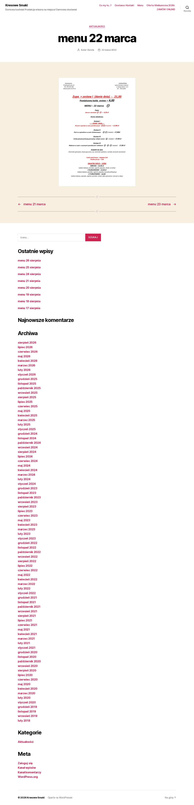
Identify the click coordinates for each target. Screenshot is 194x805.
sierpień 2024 (27, 452)
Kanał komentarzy (29, 772)
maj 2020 (24, 684)
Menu (140, 5)
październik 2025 (29, 388)
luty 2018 (24, 720)
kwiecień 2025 (27, 415)
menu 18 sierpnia (29, 301)
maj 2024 (24, 465)
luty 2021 (24, 643)
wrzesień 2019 (27, 716)
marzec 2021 (26, 638)
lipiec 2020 (25, 675)
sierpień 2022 (27, 561)
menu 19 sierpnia (29, 294)
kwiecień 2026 (27, 360)
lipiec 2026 (25, 347)
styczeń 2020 (27, 702)
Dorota (90, 50)
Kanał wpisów (27, 767)
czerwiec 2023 (27, 515)
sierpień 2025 (27, 397)
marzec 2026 (26, 365)
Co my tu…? (105, 5)
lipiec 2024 (25, 456)
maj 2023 (24, 520)
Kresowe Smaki (16, 5)
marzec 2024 (26, 474)
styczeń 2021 (26, 647)
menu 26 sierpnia (29, 260)
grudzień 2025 (27, 379)
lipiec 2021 (25, 620)
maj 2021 (24, 629)
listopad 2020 (27, 656)
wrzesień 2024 (28, 447)
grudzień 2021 (27, 597)
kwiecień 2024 (27, 470)
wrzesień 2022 (27, 556)
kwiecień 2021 (27, 634)
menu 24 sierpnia (29, 274)
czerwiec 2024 (28, 461)
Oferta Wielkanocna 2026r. (160, 5)
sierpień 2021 (27, 615)
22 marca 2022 (109, 50)
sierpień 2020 (27, 670)
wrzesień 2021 (27, 611)
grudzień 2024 (27, 433)
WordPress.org (28, 776)
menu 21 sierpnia (29, 281)
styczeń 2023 (27, 538)
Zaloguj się (25, 763)
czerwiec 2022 (27, 570)
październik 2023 (29, 497)
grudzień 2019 (27, 707)
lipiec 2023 (25, 511)
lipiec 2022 (25, 565)
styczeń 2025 (27, 429)
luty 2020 (24, 697)
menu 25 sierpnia (29, 267)
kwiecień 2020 (27, 688)
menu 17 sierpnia (29, 308)
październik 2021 (29, 606)
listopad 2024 (27, 438)
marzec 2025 (26, 420)
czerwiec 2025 (27, 406)
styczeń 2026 (27, 374)
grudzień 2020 (27, 652)
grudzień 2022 (27, 543)
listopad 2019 (27, 711)
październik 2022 (29, 552)
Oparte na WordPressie (60, 797)
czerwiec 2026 (28, 351)
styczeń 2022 (27, 593)
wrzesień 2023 (27, 502)
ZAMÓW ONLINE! (166, 9)
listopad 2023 (27, 493)
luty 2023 (24, 533)
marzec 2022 (26, 584)
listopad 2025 (27, 383)
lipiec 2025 (25, 401)
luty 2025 (24, 424)
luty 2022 (24, 588)
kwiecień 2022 (27, 579)
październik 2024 (29, 442)
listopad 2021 (27, 602)
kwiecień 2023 (27, 524)
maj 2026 (24, 356)
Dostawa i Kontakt (124, 5)
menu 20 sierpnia (29, 287)
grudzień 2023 (27, 488)
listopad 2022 (27, 547)
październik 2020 (29, 661)
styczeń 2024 (27, 483)
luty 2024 (24, 479)
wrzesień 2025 (27, 392)
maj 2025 (24, 411)
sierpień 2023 (27, 506)
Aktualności (97, 26)
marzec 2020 (26, 693)
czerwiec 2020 (28, 679)
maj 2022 (24, 575)
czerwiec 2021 (27, 625)
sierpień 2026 (27, 342)
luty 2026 (24, 370)
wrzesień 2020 (28, 666)
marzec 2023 (26, 529)
